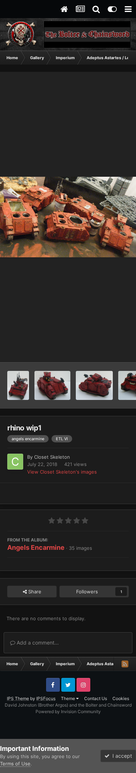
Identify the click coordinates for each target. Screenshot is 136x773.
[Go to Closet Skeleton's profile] (15, 462)
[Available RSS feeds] (125, 664)
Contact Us (95, 698)
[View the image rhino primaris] (18, 385)
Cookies (120, 698)
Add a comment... (37, 642)
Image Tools (106, 349)
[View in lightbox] (68, 217)
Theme (68, 698)
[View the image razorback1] (94, 385)
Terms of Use (15, 763)
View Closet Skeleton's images (62, 472)
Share (34, 591)
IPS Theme (18, 698)
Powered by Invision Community (68, 711)
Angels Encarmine (36, 547)
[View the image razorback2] (52, 385)
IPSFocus (45, 698)
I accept (121, 756)
